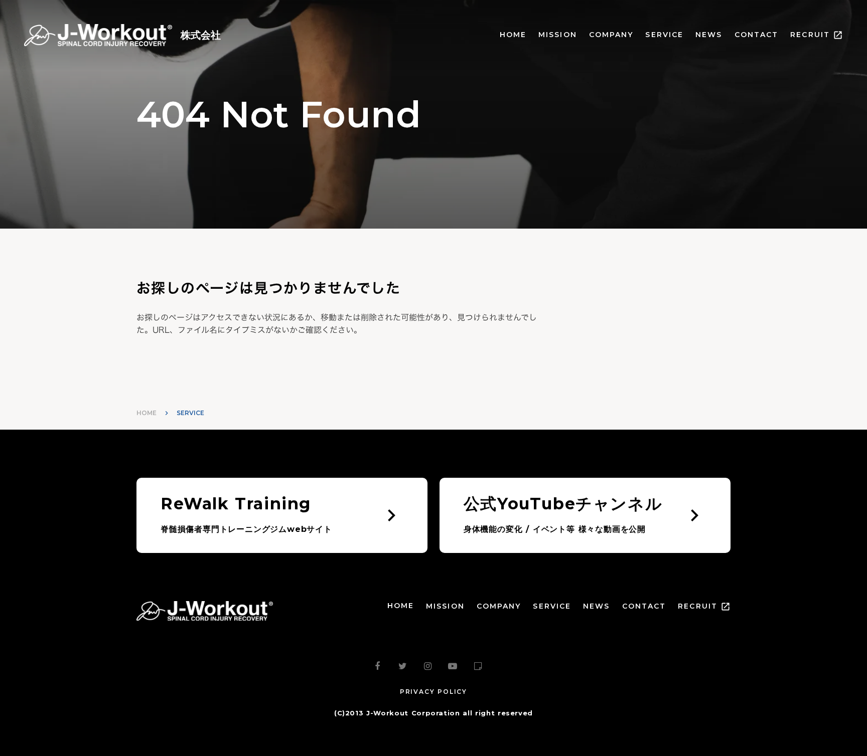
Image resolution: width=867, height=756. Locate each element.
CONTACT (757, 34)
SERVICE (664, 34)
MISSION (557, 34)
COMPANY (611, 34)
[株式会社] (98, 35)
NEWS (708, 34)
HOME (513, 34)
